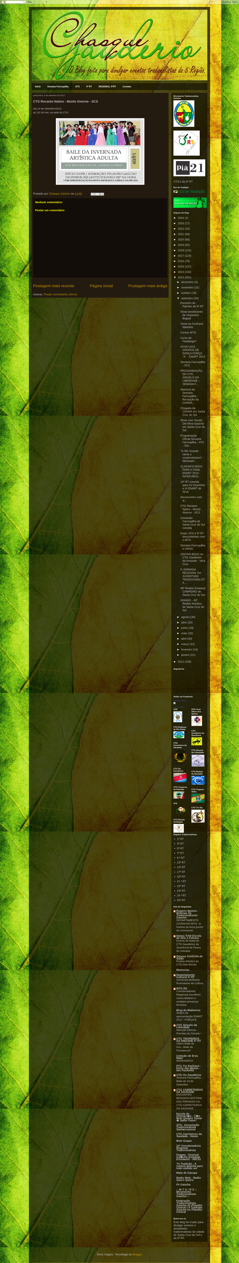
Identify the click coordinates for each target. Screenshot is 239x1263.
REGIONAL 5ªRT (107, 86)
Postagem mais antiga (147, 286)
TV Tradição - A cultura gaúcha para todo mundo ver (189, 1166)
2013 (181, 277)
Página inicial (101, 286)
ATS (77, 86)
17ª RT (181, 871)
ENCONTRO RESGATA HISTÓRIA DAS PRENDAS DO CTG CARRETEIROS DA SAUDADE (189, 1101)
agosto (185, 617)
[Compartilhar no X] (97, 194)
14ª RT (181, 867)
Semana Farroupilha (58, 86)
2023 (181, 223)
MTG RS (181, 988)
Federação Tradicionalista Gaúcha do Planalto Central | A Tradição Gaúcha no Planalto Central (189, 1206)
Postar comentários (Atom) (60, 294)
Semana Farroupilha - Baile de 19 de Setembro (189, 1081)
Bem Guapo (184, 1140)
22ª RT (181, 886)
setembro (187, 298)
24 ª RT (181, 895)
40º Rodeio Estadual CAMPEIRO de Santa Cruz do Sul (192, 591)
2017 (181, 255)
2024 (181, 217)
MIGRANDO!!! (184, 1060)
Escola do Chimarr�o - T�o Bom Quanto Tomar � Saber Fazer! (189, 1117)
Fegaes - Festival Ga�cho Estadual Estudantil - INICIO (188, 1157)
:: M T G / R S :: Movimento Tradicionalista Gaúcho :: (186, 1193)
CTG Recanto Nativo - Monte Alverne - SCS (190, 509)
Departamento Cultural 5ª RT (185, 976)
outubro (186, 292)
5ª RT (89, 86)
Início (38, 86)
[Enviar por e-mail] (92, 194)
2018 (181, 250)
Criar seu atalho (178, 707)
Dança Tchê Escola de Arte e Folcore (188, 937)
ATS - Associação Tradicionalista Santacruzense (187, 1127)
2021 (181, 234)
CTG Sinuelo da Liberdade (186, 1026)
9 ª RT (181, 857)
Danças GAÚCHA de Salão (189, 957)
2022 (181, 228)
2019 (181, 244)
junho (185, 627)
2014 (181, 271)
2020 (181, 239)
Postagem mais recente (53, 286)
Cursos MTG (188, 332)
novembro (187, 287)
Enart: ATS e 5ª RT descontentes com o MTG (192, 536)
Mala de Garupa (186, 1172)
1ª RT (180, 838)
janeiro (185, 654)
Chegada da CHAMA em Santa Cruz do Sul (192, 411)
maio (184, 633)
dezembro (187, 282)
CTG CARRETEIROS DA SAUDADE (189, 1091)
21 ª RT (181, 881)
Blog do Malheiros (188, 1010)
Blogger (137, 1254)
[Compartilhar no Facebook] (100, 194)
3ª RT (180, 843)
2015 (181, 266)
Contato (127, 86)
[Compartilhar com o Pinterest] (102, 194)
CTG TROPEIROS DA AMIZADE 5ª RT (188, 1039)
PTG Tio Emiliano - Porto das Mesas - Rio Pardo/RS (188, 1068)
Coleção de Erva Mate (187, 1057)
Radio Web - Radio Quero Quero (188, 1179)
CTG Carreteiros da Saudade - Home (189, 1135)
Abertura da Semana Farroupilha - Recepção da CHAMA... (189, 396)
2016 (181, 261)
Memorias (182, 969)
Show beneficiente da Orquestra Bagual (191, 315)
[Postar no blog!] (94, 194)
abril (184, 638)
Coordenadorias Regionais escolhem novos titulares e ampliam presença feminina (188, 998)
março (185, 644)
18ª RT (181, 876)
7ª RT (180, 853)
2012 (181, 661)
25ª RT (181, 900)
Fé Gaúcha (183, 1184)
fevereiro (187, 649)
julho (184, 622)
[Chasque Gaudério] (174, 703)
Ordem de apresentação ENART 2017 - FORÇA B (189, 1016)
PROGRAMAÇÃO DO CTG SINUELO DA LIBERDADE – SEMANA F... (191, 377)
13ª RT (181, 862)
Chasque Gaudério (179, 700)
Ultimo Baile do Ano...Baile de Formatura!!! (185, 1047)
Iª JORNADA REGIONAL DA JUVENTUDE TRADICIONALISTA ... (192, 576)
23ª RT (181, 890)
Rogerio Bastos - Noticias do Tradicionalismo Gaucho (187, 914)
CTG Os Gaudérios (188, 1074)
